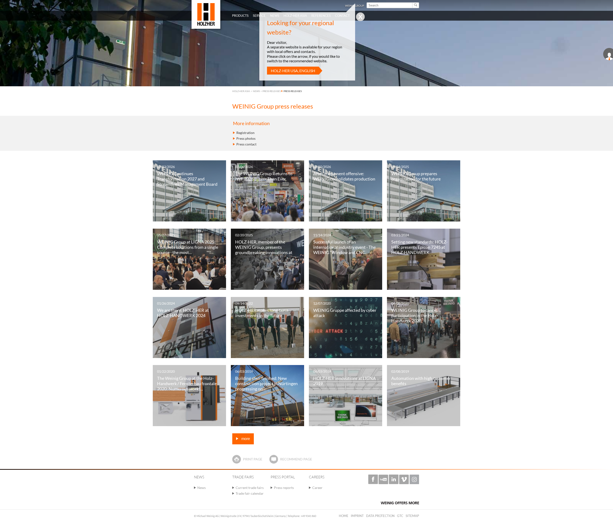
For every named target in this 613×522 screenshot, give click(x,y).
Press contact (246, 144)
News (201, 488)
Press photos (245, 138)
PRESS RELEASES (271, 91)
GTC (400, 516)
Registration (245, 133)
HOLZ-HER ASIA (241, 91)
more (245, 439)
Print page (252, 459)
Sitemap (412, 516)
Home (343, 516)
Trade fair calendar (250, 493)
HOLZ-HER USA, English (293, 70)
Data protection (380, 516)
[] (416, 5)
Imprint (357, 516)
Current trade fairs (250, 488)
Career (317, 488)
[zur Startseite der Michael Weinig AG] (206, 14)
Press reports (284, 488)
